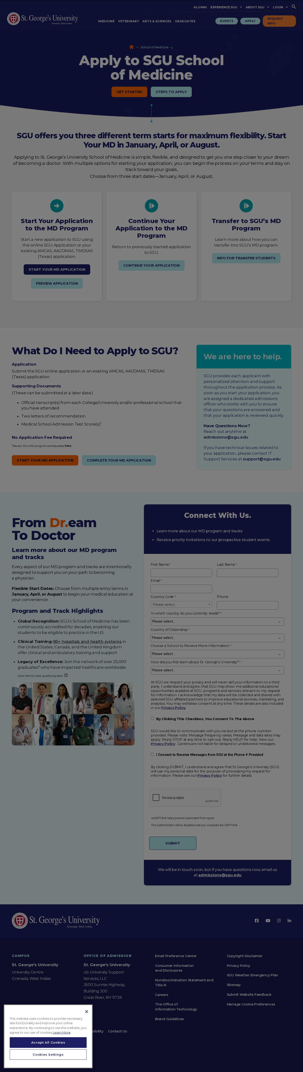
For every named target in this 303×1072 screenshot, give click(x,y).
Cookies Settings (48, 1054)
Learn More (62, 1032)
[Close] (86, 1011)
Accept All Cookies (48, 1042)
